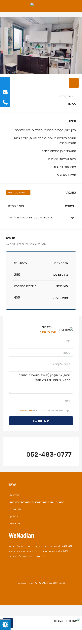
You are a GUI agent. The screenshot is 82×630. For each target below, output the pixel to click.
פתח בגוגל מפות (17, 192)
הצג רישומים (47, 332)
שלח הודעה (41, 420)
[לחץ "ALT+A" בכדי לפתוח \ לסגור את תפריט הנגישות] (5, 624)
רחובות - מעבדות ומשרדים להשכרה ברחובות (37, 502)
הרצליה (14, 495)
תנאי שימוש (26, 410)
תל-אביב (15, 509)
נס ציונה (15, 523)
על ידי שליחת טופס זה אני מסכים (44, 410)
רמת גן (14, 516)
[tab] (74, 83)
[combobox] (41, 401)
